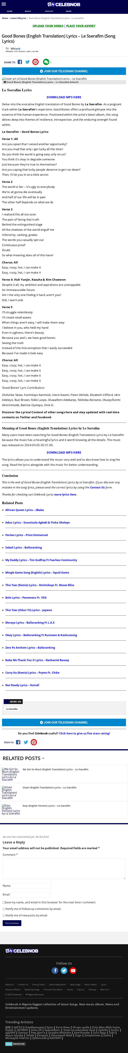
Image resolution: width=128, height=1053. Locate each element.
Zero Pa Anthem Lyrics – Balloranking (30, 647)
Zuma (107, 1035)
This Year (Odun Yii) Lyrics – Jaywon (28, 610)
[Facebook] (19, 62)
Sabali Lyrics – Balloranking (23, 547)
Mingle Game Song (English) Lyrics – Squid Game (37, 572)
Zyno (49, 1027)
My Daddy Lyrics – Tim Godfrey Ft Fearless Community (41, 560)
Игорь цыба (81, 1027)
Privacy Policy (38, 984)
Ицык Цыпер (14, 1035)
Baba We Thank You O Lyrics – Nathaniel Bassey (37, 660)
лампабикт (52, 1030)
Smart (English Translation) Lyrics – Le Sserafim (49, 787)
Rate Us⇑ (104, 989)
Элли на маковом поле (79, 1030)
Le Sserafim (12, 709)
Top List (80, 989)
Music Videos (91, 984)
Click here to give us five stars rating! (84, 733)
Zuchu (115, 1030)
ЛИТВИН (22, 1030)
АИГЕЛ (18, 1027)
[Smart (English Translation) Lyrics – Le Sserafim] (11, 792)
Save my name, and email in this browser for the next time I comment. (50, 902)
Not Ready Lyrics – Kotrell (22, 685)
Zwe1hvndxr (82, 1032)
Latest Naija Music (57, 984)
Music (28, 11)
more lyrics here (65, 494)
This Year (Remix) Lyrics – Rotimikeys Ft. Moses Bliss (39, 585)
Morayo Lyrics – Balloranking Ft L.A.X (30, 622)
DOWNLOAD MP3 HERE (64, 97)
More (69, 11)
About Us (9, 984)
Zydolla (103, 1030)
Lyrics (103, 984)
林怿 (8, 1027)
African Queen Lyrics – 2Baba (24, 510)
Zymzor (23, 1032)
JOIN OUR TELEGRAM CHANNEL (65, 71)
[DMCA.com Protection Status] (64, 1044)
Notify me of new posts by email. (27, 915)
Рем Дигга (38, 1032)
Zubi (112, 1032)
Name (6, 885)
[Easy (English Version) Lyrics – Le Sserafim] (11, 810)
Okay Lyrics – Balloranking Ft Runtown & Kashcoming (41, 635)
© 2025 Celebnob (13, 994)
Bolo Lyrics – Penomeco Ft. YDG (26, 597)
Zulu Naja (99, 1032)
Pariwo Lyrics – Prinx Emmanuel (26, 535)
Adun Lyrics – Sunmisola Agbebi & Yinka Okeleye (37, 522)
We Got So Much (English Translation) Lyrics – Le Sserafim (55, 769)
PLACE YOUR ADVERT (80, 26)
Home (10, 11)
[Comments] (46, 62)
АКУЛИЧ (55, 1038)
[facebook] (55, 970)
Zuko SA (36, 1030)
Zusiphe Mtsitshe (59, 1032)
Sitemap (92, 989)
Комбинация (34, 1027)
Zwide (30, 1035)
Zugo (78, 1035)
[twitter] (64, 970)
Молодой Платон (17, 1038)
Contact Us (97, 487)
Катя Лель (63, 1027)
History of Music (12, 989)
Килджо (42, 1035)
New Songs (75, 984)
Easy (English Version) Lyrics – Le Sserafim (46, 805)
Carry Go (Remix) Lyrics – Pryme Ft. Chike (32, 672)
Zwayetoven (92, 1035)
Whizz (14, 48)
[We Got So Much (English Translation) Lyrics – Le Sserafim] (11, 774)
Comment (10, 854)
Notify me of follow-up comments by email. (33, 909)
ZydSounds (39, 1038)
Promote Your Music (53, 989)
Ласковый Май (61, 1035)
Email (6, 894)
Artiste (49, 11)
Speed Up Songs (32, 989)
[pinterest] (35, 62)
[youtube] (73, 970)
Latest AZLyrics (18, 18)
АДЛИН (10, 1032)
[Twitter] (27, 62)
